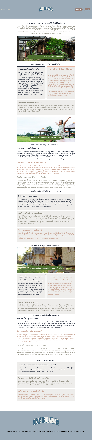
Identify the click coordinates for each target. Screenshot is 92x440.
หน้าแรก (3, 9)
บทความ (8, 9)
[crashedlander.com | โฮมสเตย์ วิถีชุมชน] (46, 9)
